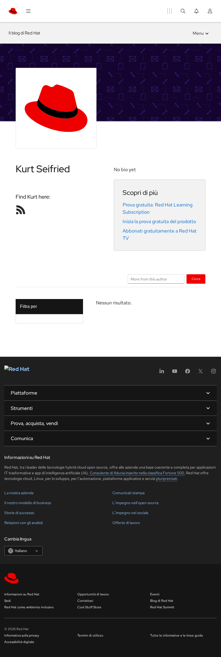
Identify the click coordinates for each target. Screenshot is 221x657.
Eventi (155, 594)
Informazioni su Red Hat (21, 594)
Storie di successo (19, 512)
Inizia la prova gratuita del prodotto (159, 221)
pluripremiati (166, 478)
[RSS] (21, 210)
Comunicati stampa (128, 492)
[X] (200, 373)
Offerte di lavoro (126, 522)
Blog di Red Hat (161, 601)
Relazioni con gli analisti (23, 522)
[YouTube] (174, 373)
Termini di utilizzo (90, 635)
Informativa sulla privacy (21, 635)
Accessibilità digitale (19, 642)
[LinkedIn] (161, 373)
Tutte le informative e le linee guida (176, 635)
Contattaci (85, 601)
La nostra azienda (18, 492)
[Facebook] (187, 373)
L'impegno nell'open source (135, 502)
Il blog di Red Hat (24, 33)
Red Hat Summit (162, 607)
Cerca (196, 278)
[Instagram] (213, 373)
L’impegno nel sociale (130, 512)
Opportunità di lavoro (93, 594)
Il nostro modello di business (27, 502)
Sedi (7, 601)
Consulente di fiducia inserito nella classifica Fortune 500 (136, 472)
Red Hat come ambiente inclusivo (29, 607)
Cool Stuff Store (89, 607)
